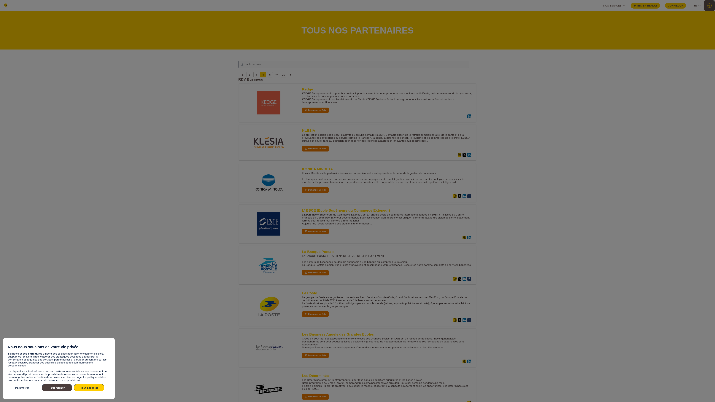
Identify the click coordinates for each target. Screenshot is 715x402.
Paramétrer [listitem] (22, 387)
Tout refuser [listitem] (57, 387)
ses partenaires (32, 353)
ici (78, 380)
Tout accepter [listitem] (89, 387)
